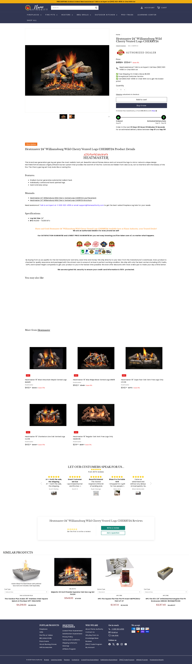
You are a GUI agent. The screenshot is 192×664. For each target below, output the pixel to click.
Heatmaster (121, 46)
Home (118, 35)
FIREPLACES (33, 15)
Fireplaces (43, 629)
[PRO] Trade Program (94, 644)
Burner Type (101, 589)
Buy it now (141, 105)
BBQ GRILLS (83, 15)
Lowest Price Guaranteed (72, 631)
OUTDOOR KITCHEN (105, 15)
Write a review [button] (113, 528)
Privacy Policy (67, 637)
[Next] (108, 116)
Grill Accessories (46, 647)
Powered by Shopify (157, 660)
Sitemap (65, 646)
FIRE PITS (50, 15)
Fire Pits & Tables (46, 635)
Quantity (120, 85)
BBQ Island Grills (46, 638)
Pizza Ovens (44, 641)
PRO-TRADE (127, 15)
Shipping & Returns (69, 643)
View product (26, 574)
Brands (46, 660)
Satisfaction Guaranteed (72, 634)
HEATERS (66, 15)
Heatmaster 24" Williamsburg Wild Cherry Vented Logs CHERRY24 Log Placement (63, 198)
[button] (41, 483)
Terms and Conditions (71, 640)
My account (90, 647)
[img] (96, 469)
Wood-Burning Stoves (48, 644)
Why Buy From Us (92, 635)
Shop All (32, 20)
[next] (187, 587)
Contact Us (90, 632)
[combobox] (74, 8)
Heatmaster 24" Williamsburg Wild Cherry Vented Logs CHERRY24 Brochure (61, 200)
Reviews (89, 641)
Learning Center (147, 15)
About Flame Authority (94, 629)
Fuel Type (7, 589)
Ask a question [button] (113, 533)
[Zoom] (67, 70)
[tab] (31, 144)
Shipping (119, 94)
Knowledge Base (92, 638)
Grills (41, 632)
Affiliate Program (69, 649)
